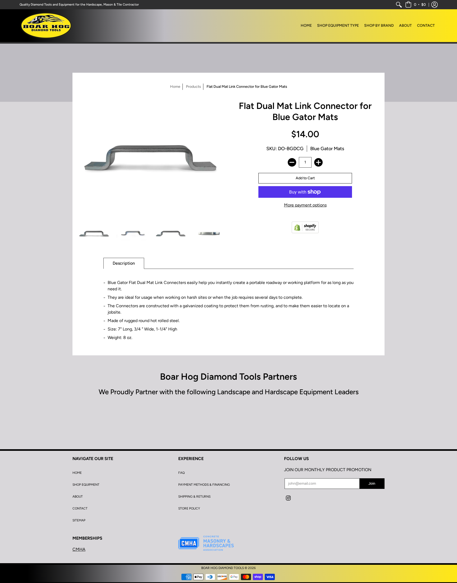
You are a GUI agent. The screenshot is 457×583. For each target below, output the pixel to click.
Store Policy (189, 508)
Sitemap (78, 520)
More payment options (305, 205)
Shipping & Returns (194, 496)
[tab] (123, 263)
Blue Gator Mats (327, 149)
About (77, 496)
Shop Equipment (85, 484)
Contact (80, 508)
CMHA (78, 549)
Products (193, 86)
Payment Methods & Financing (204, 484)
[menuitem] (399, 4)
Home (175, 86)
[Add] (318, 162)
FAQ (181, 473)
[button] (415, 4)
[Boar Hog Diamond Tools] (46, 25)
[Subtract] (292, 162)
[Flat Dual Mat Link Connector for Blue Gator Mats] (94, 233)
